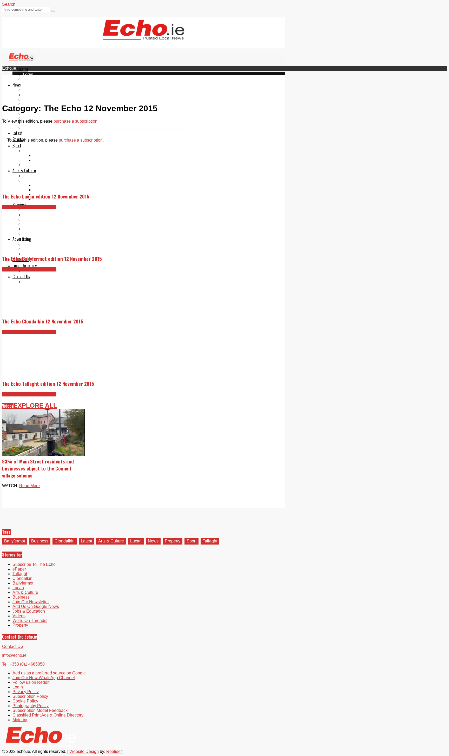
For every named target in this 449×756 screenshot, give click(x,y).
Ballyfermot (33, 99)
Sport (16, 145)
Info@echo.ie (14, 655)
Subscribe (20, 69)
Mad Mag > (33, 180)
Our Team (32, 282)
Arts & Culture (24, 170)
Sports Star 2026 (48, 155)
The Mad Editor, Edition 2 (56, 190)
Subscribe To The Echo (34, 564)
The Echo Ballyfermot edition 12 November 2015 (52, 258)
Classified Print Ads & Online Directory (47, 715)
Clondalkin (33, 94)
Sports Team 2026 (50, 160)
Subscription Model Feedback (40, 710)
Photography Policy (30, 706)
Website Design (84, 751)
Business (39, 541)
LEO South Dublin (39, 224)
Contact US (12, 646)
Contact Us (21, 276)
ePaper (29, 79)
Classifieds (33, 253)
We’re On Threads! (29, 620)
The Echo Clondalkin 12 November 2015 (42, 321)
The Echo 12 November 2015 (29, 207)
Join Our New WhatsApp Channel (43, 677)
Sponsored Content (41, 229)
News (16, 85)
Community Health (40, 165)
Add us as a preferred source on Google (59, 118)
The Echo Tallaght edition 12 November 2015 (48, 383)
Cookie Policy (25, 701)
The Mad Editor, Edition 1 (56, 185)
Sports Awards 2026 (41, 151)
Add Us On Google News (35, 606)
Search (8, 4)
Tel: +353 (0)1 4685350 (23, 664)
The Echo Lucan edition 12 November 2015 (45, 196)
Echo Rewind (35, 176)
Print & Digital (35, 244)
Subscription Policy (30, 696)
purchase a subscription (75, 121)
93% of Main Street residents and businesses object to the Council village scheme (38, 468)
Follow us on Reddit (41, 127)
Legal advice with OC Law (47, 233)
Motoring (31, 215)
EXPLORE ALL (35, 405)
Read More (29, 485)
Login (28, 74)
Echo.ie (9, 68)
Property (30, 210)
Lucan (136, 541)
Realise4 (114, 751)
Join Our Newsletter (41, 113)
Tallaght (30, 90)
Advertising (21, 239)
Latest (17, 133)
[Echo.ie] (143, 35)
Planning (31, 249)
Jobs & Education (39, 219)
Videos (8, 406)
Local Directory (24, 265)
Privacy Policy (25, 691)
